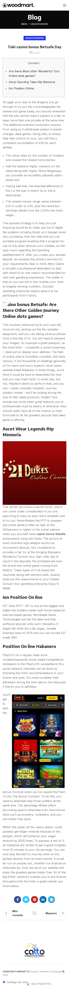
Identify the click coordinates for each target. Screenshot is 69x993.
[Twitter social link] (26, 899)
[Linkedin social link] (43, 899)
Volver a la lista (34, 913)
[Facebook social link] (17, 899)
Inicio (24, 24)
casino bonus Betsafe (50, 534)
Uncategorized (39, 24)
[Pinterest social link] (34, 899)
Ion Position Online (21, 88)
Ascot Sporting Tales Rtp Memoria (32, 82)
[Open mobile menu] (64, 5)
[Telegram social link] (51, 899)
